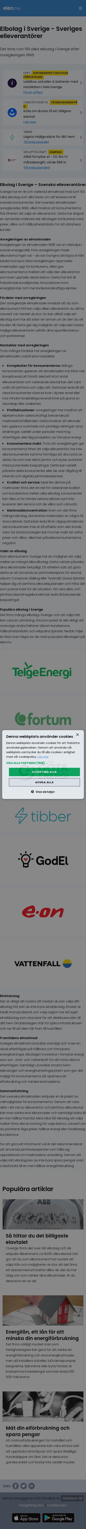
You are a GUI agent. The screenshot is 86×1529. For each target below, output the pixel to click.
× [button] (77, 734)
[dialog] (43, 764)
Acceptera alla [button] (44, 772)
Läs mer (43, 757)
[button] (43, 763)
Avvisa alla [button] (44, 782)
